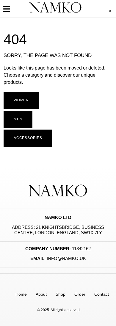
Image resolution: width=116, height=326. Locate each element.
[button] (6, 9)
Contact (101, 294)
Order (79, 294)
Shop (60, 294)
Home (21, 294)
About (41, 294)
